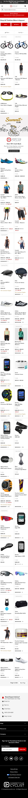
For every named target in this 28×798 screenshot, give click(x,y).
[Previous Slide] (1, 2)
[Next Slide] (27, 2)
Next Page (22, 683)
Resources (3, 729)
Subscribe (22, 749)
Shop (1, 723)
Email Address (6, 746)
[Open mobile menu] (2, 6)
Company (3, 734)
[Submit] (2, 9)
